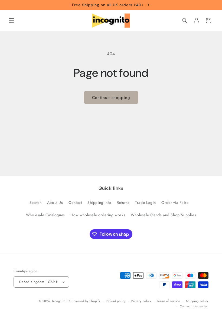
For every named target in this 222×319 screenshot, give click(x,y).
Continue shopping (111, 98)
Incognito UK (61, 301)
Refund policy (116, 301)
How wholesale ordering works (97, 215)
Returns (123, 202)
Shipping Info (99, 202)
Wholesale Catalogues (45, 215)
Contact (75, 202)
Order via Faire (174, 202)
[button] (11, 20)
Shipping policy (197, 301)
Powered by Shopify (86, 301)
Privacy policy (141, 301)
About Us (55, 202)
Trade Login (145, 202)
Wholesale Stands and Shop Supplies (163, 215)
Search (36, 202)
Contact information (194, 306)
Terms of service (168, 301)
